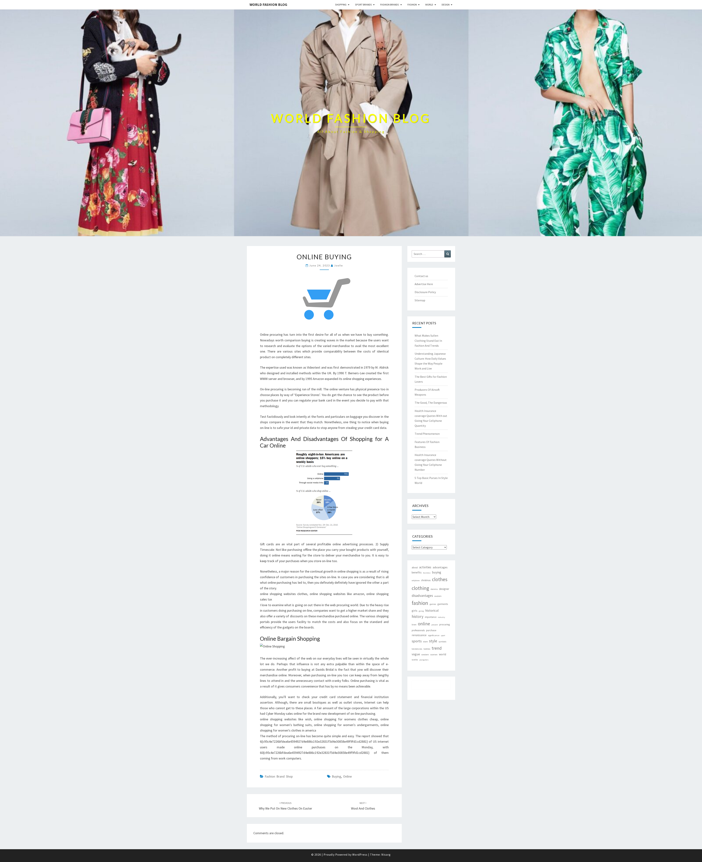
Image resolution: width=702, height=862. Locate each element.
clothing (420, 588)
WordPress (359, 854)
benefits (417, 572)
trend (437, 648)
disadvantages (422, 595)
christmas (426, 580)
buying (336, 776)
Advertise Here (424, 284)
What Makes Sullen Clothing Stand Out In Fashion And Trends (428, 340)
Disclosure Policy (425, 292)
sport (443, 635)
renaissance (419, 635)
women (433, 654)
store (425, 641)
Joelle (338, 265)
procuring (444, 624)
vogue (416, 654)
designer (444, 589)
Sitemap (420, 300)
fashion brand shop (279, 776)
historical (432, 610)
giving (421, 611)
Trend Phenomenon (427, 433)
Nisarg (386, 854)
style (433, 641)
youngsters (424, 660)
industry (441, 617)
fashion (420, 603)
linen (414, 624)
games (433, 604)
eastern (437, 596)
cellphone (416, 580)
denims (434, 589)
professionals (418, 630)
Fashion (412, 4)
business (427, 573)
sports (417, 641)
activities (425, 567)
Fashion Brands (389, 4)
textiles (427, 648)
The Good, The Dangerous (431, 402)
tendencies (417, 648)
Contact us (421, 276)
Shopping (340, 4)
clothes (439, 579)
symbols (442, 641)
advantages (440, 567)
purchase (431, 630)
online (347, 776)
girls (414, 610)
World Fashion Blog (268, 4)
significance (433, 635)
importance (430, 617)
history (417, 616)
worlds (415, 659)
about (415, 567)
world (442, 654)
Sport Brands (363, 4)
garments (442, 604)
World (429, 4)
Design (446, 4)
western (425, 654)
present (434, 625)
